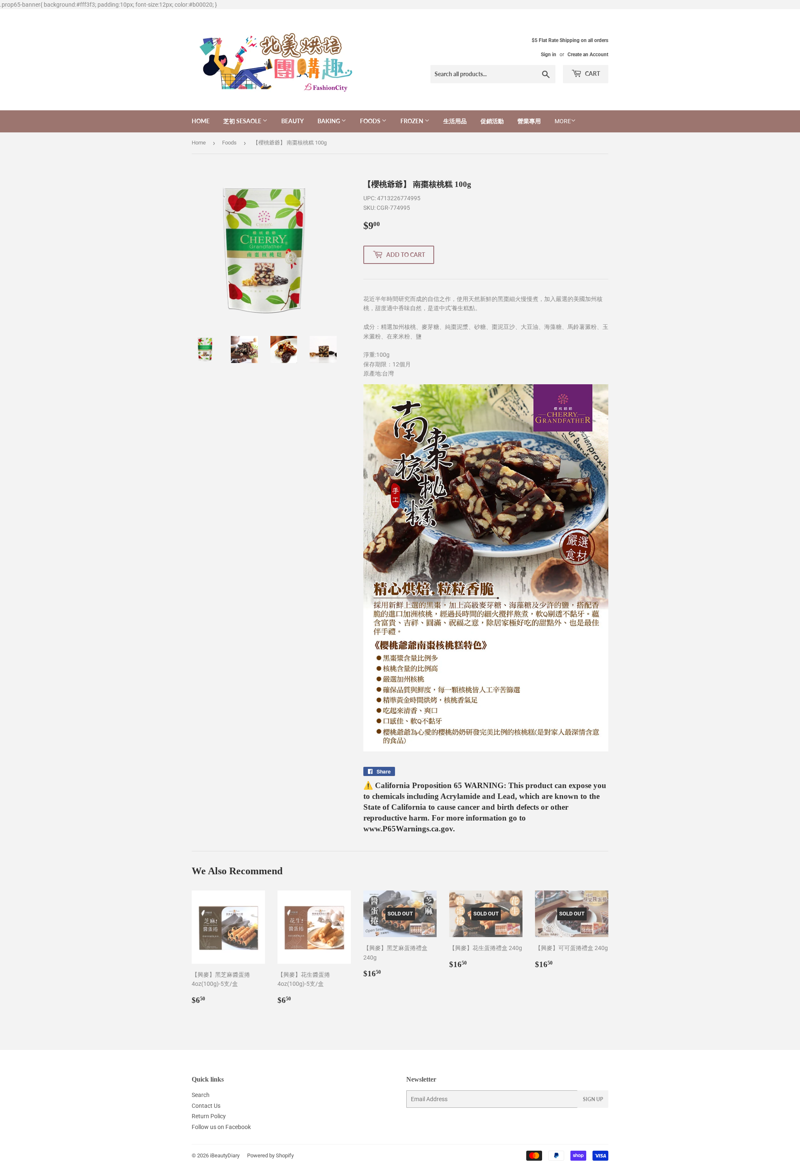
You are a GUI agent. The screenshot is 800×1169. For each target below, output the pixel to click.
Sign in (548, 54)
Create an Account (588, 54)
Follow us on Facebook (221, 1127)
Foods (371, 120)
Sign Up (593, 1099)
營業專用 (529, 120)
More (563, 121)
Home (201, 120)
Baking (329, 120)
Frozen (412, 120)
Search (201, 1095)
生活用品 (455, 120)
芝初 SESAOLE (242, 120)
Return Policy (209, 1116)
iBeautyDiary (225, 1155)
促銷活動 (492, 120)
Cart (592, 73)
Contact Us (206, 1105)
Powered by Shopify (270, 1155)
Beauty (292, 120)
